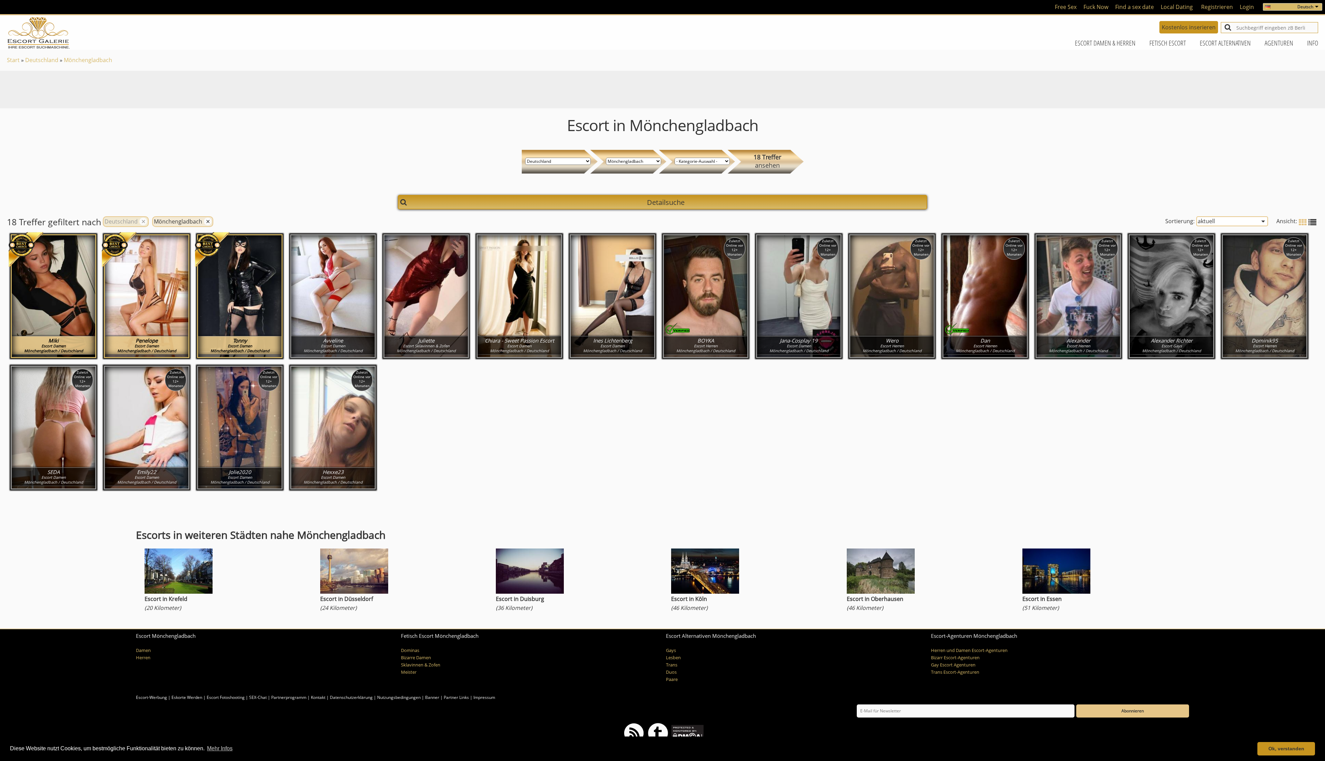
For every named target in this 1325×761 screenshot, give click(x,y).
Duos (671, 672)
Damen (143, 650)
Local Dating (1177, 7)
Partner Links (456, 697)
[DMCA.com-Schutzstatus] (687, 732)
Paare (672, 679)
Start (13, 60)
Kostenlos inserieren (1189, 27)
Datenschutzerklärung (351, 697)
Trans (671, 665)
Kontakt (318, 697)
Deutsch (1305, 7)
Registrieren (1217, 7)
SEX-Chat (258, 697)
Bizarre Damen (416, 658)
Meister (408, 672)
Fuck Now (1095, 7)
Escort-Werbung (151, 697)
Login (1247, 7)
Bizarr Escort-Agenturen (955, 658)
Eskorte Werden (186, 697)
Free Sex (1066, 7)
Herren (143, 658)
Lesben (673, 658)
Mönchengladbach (88, 60)
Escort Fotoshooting (226, 697)
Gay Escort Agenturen (953, 665)
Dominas (410, 650)
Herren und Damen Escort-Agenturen (969, 650)
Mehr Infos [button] (220, 748)
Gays (671, 650)
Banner (432, 697)
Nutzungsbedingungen (399, 697)
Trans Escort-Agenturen (955, 672)
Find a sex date (1134, 7)
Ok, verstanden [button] (1286, 748)
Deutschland (41, 60)
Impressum (484, 697)
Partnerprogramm (288, 697)
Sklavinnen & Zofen (420, 665)
